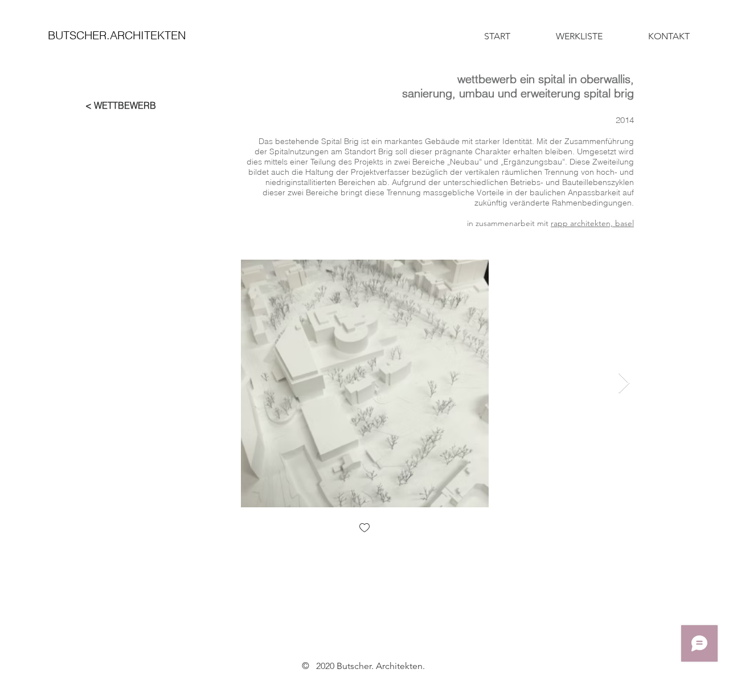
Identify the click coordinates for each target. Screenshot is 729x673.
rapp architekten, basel (592, 223)
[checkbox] (364, 528)
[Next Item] (623, 383)
